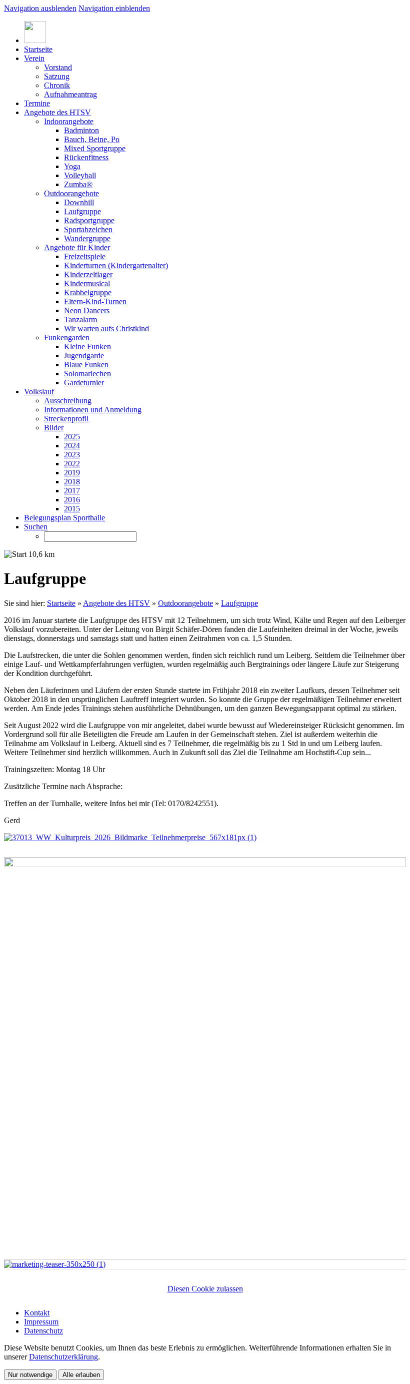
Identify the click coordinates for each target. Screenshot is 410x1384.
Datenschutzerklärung (63, 1356)
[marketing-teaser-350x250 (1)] (55, 1264)
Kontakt (37, 1312)
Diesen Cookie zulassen (205, 1288)
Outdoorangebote (185, 603)
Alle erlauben (81, 1374)
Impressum (41, 1321)
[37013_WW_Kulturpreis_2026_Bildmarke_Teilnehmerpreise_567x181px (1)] (130, 837)
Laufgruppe (239, 603)
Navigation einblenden (114, 8)
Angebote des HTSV (116, 603)
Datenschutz (43, 1330)
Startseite (61, 603)
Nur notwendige (30, 1374)
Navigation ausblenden (40, 8)
